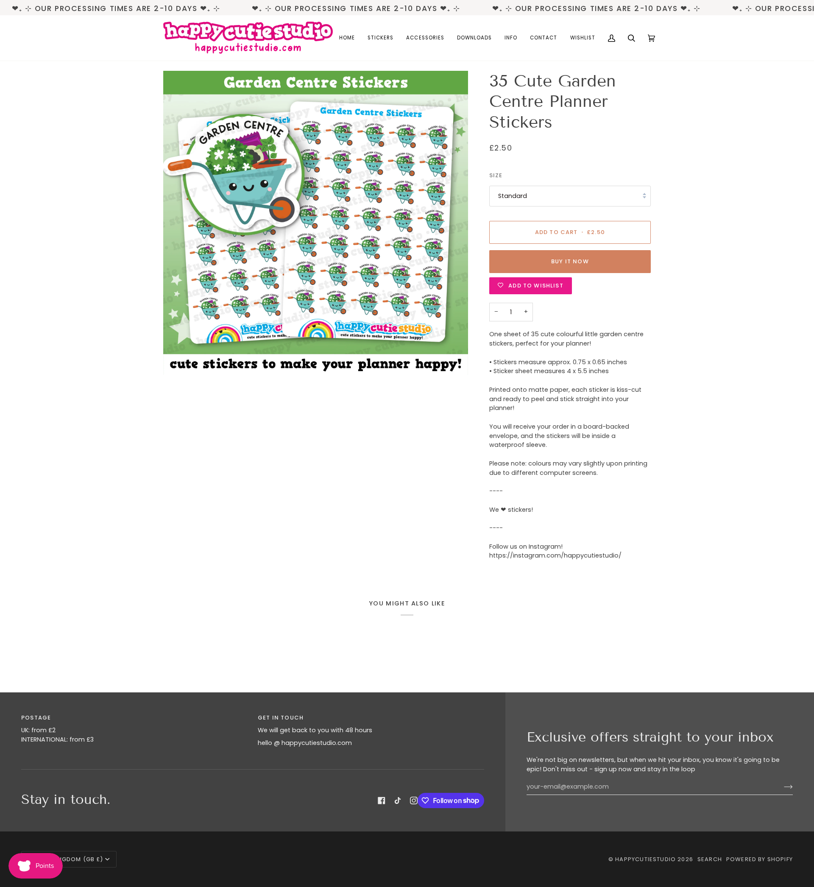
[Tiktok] (397, 800)
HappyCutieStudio (645, 859)
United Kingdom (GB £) (65, 859)
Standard (512, 196)
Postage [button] (36, 718)
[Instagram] (414, 800)
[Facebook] (381, 800)
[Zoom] (315, 223)
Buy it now (570, 261)
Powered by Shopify (759, 859)
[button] (380, 38)
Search (709, 859)
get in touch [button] (281, 718)
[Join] (781, 787)
